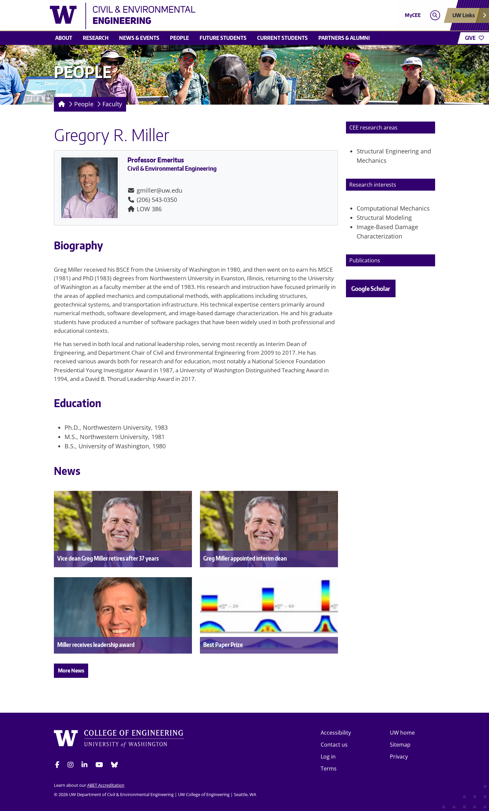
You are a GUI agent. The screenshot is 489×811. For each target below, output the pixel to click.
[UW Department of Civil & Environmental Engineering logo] (196, 16)
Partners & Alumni (344, 38)
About (63, 38)
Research (95, 38)
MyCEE (413, 15)
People (179, 38)
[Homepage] (60, 104)
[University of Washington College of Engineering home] (119, 740)
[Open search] (434, 15)
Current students (282, 38)
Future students (223, 38)
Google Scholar (370, 288)
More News (71, 670)
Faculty (112, 104)
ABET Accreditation (105, 785)
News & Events (139, 38)
